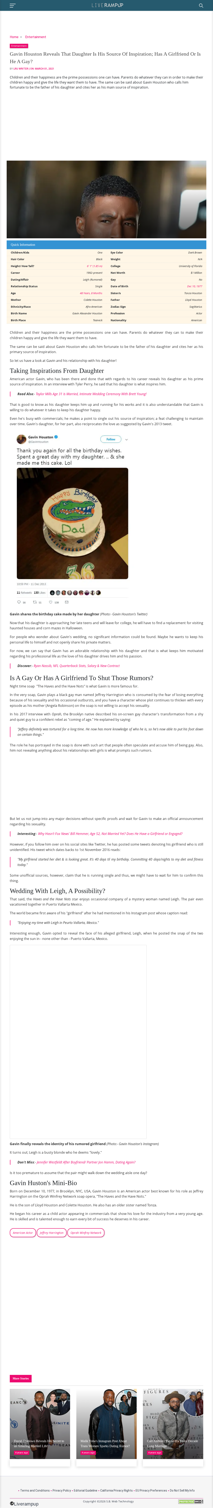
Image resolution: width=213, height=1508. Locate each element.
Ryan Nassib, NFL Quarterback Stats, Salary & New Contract (77, 665)
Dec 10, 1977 (194, 286)
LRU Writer (21, 68)
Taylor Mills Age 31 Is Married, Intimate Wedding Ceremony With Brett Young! (91, 394)
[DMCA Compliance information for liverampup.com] (190, 1503)
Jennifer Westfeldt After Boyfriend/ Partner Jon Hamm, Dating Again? (86, 1162)
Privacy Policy (62, 1490)
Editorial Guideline (85, 1490)
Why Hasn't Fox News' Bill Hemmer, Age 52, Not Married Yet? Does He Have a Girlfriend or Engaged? (110, 833)
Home (14, 37)
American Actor (23, 1233)
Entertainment (35, 37)
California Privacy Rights (116, 1490)
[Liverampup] (107, 5)
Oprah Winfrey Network (86, 1233)
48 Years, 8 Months (91, 293)
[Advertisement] (106, 125)
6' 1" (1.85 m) (94, 266)
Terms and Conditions (35, 1490)
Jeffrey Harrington (51, 1233)
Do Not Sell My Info (182, 1490)
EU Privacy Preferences (151, 1490)
